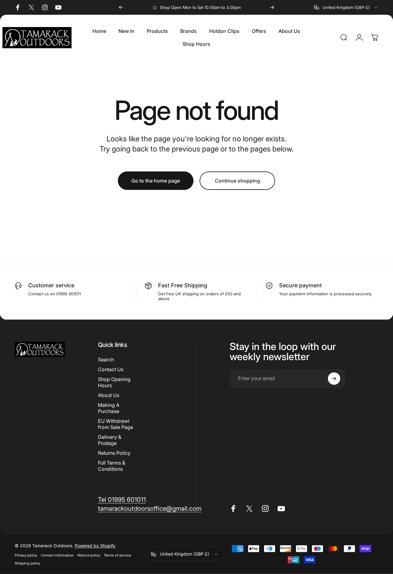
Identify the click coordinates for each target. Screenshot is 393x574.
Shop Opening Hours (114, 382)
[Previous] (121, 7)
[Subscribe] (334, 378)
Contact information (57, 555)
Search (106, 359)
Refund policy (88, 555)
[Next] (272, 7)
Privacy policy (26, 555)
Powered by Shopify (95, 545)
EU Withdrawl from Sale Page (115, 424)
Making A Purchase (108, 408)
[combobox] (346, 7)
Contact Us (110, 369)
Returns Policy (114, 453)
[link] (122, 499)
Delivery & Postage (109, 440)
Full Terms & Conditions (111, 466)
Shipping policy (27, 563)
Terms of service (117, 555)
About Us (108, 395)
